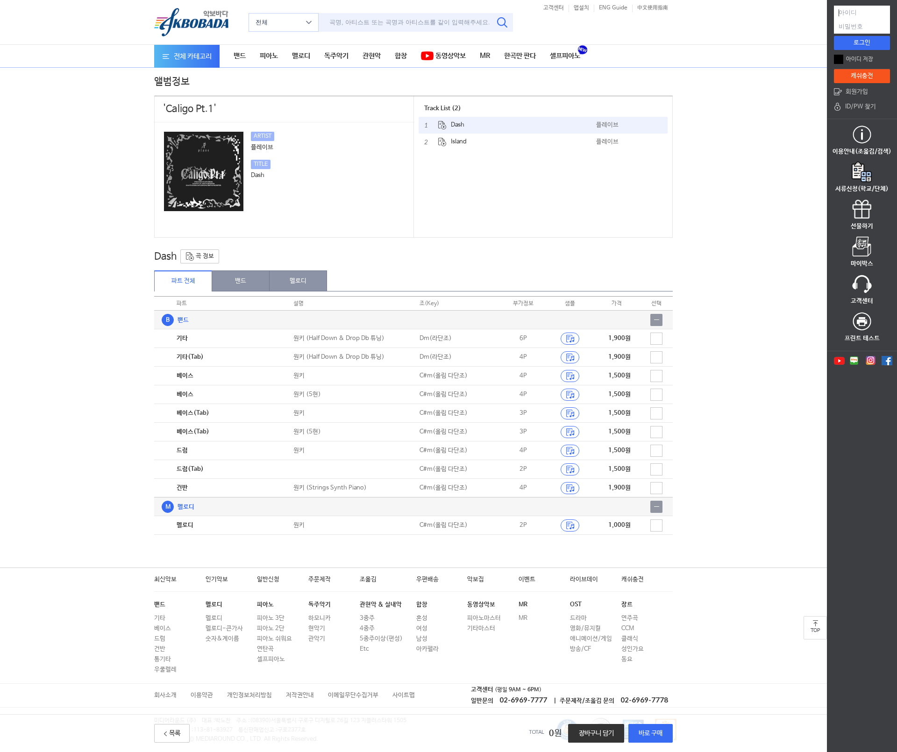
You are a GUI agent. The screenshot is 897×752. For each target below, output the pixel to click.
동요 (627, 659)
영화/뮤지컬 (585, 628)
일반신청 (268, 579)
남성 (421, 638)
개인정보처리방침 (249, 695)
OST (576, 604)
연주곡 (629, 618)
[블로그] (854, 360)
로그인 (862, 42)
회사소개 (165, 695)
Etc (364, 649)
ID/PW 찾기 (860, 106)
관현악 (372, 56)
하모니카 (319, 618)
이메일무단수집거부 (353, 695)
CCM (627, 628)
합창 (401, 56)
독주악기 (336, 56)
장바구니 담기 (596, 733)
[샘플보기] (570, 339)
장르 (627, 604)
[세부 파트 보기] (656, 320)
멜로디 (301, 56)
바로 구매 (650, 733)
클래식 (629, 638)
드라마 (578, 618)
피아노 (269, 56)
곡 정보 (204, 256)
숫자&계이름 (222, 638)
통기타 (162, 659)
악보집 (475, 579)
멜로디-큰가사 (224, 628)
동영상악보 (450, 56)
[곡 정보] (442, 125)
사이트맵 (403, 695)
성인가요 (632, 649)
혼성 (421, 618)
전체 (262, 22)
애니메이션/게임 (591, 638)
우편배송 (427, 579)
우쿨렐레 (165, 669)
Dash (457, 124)
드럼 (159, 638)
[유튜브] (838, 360)
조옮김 (368, 579)
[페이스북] (887, 360)
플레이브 (607, 124)
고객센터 (553, 8)
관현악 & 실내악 (381, 604)
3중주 (367, 618)
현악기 (316, 628)
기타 (159, 618)
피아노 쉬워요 (274, 638)
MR (485, 56)
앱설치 (581, 8)
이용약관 (202, 695)
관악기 (316, 638)
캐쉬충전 (632, 579)
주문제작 (319, 579)
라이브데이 (584, 579)
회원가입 (857, 91)
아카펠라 (427, 649)
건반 (159, 649)
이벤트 (527, 579)
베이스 (162, 628)
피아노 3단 (271, 618)
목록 (174, 733)
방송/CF (580, 649)
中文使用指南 (652, 8)
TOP (815, 630)
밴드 (240, 56)
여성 (421, 628)
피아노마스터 (484, 618)
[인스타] (870, 360)
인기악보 (217, 579)
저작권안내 (300, 695)
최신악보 (165, 579)
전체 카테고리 (193, 56)
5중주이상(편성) (381, 638)
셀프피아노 (565, 56)
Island (459, 141)
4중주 (367, 628)
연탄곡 (265, 649)
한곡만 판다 (520, 56)
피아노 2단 (271, 628)
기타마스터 (481, 628)
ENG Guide (613, 8)
